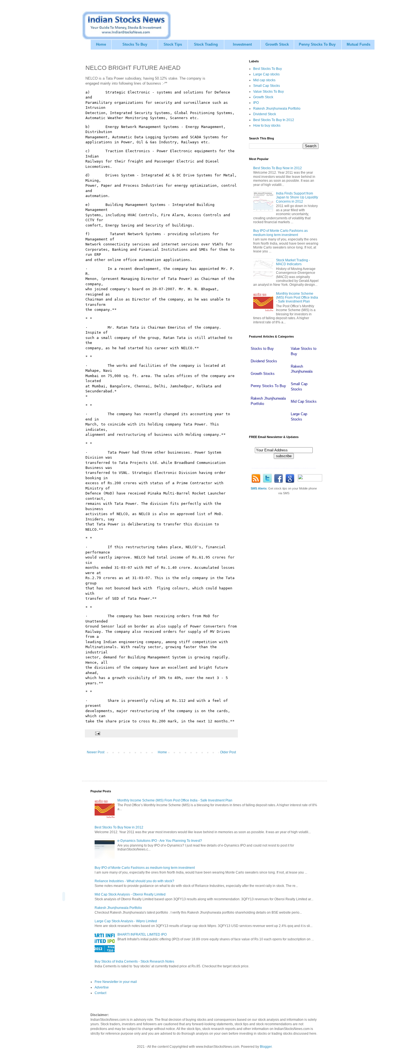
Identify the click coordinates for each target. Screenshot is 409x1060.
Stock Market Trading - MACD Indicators (293, 262)
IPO (256, 103)
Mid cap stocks (264, 80)
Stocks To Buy (134, 44)
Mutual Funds (358, 44)
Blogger (266, 1047)
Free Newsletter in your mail (116, 982)
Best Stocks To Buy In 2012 (273, 120)
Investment (242, 44)
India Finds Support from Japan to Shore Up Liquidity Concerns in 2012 (297, 197)
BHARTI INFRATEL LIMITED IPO (142, 934)
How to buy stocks (266, 125)
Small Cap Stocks (266, 86)
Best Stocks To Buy (267, 69)
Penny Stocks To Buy (317, 44)
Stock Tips (173, 44)
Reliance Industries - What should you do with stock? (134, 881)
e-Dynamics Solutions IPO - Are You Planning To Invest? (159, 841)
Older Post (228, 752)
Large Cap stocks (266, 74)
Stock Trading (206, 44)
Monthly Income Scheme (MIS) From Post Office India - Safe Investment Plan (297, 298)
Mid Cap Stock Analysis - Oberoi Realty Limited (130, 894)
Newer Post (95, 752)
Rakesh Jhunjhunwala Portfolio (276, 108)
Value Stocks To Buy (268, 92)
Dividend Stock (264, 114)
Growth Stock (277, 44)
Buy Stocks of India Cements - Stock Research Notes (134, 961)
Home (101, 44)
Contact (100, 993)
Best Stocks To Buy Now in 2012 (277, 168)
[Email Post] (97, 733)
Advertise (102, 987)
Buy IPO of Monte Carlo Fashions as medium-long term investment (280, 233)
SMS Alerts (259, 488)
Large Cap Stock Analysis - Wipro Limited (126, 921)
